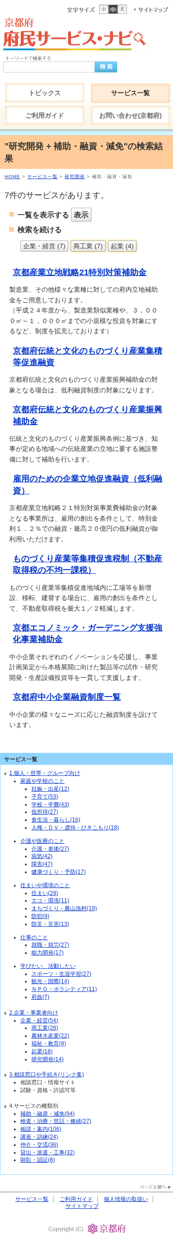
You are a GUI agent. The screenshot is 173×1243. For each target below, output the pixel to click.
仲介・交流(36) (39, 1144)
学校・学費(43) (50, 804)
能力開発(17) (47, 952)
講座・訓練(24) (39, 1137)
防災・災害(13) (50, 924)
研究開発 (75, 176)
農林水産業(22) (50, 1036)
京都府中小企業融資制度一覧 (67, 697)
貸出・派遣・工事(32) (47, 1152)
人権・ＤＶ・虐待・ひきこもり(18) (75, 827)
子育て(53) (44, 796)
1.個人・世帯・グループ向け (44, 773)
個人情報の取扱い (126, 1199)
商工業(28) (44, 1028)
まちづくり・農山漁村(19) (64, 908)
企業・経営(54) (39, 1020)
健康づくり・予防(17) (58, 872)
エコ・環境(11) (50, 900)
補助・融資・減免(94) (47, 1114)
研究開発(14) (47, 1059)
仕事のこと (34, 937)
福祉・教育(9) (48, 1043)
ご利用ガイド (76, 1199)
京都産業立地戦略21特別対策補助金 (80, 272)
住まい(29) (44, 893)
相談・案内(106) (40, 1129)
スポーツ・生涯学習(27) (61, 974)
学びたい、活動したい (48, 966)
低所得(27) (44, 812)
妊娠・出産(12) (50, 789)
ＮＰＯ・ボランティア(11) (64, 989)
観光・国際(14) (50, 981)
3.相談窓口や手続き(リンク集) (46, 1074)
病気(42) (42, 856)
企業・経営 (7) (44, 246)
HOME (12, 176)
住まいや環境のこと (45, 885)
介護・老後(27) (50, 849)
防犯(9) (40, 916)
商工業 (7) (88, 246)
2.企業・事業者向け (33, 1012)
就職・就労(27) (50, 945)
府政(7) (40, 997)
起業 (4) (122, 246)
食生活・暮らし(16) (55, 820)
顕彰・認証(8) (37, 1160)
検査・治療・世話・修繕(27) (55, 1121)
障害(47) (42, 864)
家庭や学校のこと (42, 781)
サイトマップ (82, 1206)
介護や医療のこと (42, 841)
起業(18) (42, 1051)
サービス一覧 (42, 176)
